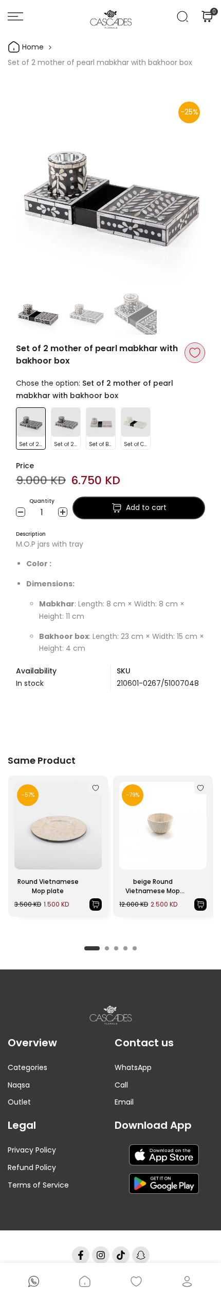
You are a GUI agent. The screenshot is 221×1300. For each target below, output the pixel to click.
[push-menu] (15, 16)
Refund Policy (32, 1167)
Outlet (19, 1102)
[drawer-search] (182, 16)
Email (124, 1102)
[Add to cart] (95, 904)
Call (121, 1085)
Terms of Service (38, 1185)
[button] (195, 352)
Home (32, 47)
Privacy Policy (32, 1150)
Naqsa (19, 1085)
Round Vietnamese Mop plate (48, 886)
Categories (27, 1067)
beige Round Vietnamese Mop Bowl (152, 886)
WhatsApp (133, 1067)
